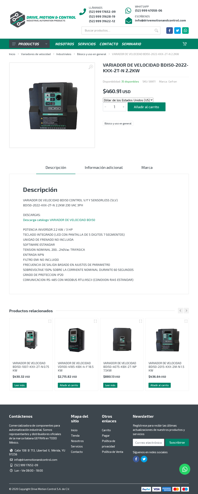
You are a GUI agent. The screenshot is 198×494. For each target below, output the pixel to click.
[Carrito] (184, 44)
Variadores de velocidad (36, 54)
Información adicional (104, 167)
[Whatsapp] (185, 30)
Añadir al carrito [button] (69, 385)
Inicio (12, 54)
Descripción (55, 167)
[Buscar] (156, 30)
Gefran (172, 81)
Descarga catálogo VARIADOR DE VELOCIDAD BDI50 (59, 220)
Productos (28, 44)
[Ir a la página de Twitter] (177, 30)
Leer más (20, 385)
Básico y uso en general (91, 54)
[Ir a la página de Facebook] (169, 30)
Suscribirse (177, 442)
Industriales (63, 54)
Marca (147, 167)
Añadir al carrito (146, 107)
